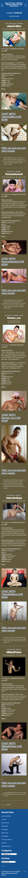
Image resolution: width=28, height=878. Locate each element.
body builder (14, 480)
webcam (10, 164)
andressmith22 (6, 816)
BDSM (9, 157)
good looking (14, 303)
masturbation (6, 485)
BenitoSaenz (5, 822)
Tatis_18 (4, 819)
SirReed (3, 843)
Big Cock (13, 157)
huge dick (10, 161)
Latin (6, 23)
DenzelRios (4, 836)
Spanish (13, 306)
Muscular (13, 485)
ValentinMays (14, 498)
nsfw (7, 162)
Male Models (13, 23)
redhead (16, 162)
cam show (15, 637)
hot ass (5, 161)
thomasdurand (14, 174)
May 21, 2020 (22, 501)
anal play (5, 792)
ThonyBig (4, 829)
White (21, 315)
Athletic (5, 157)
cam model (20, 792)
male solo (8, 305)
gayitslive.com (21, 159)
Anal (4, 480)
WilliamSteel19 (6, 846)
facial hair (14, 301)
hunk (7, 639)
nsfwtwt (11, 162)
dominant (14, 159)
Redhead (20, 23)
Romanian (15, 486)
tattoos (5, 164)
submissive (19, 794)
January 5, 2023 (22, 177)
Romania (10, 486)
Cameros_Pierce (6, 839)
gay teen (20, 301)
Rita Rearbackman (10, 29)
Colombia (9, 159)
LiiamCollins (14, 26)
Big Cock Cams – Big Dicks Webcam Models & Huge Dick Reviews (10, 873)
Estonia (21, 637)
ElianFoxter (4, 826)
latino (14, 161)
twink (4, 308)
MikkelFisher (14, 652)
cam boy (18, 157)
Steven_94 (4, 833)
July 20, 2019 (22, 655)
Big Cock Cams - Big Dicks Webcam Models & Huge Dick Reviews (14, 4)
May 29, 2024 (22, 29)
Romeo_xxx (14, 317)
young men (6, 642)
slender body (6, 640)
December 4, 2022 (15, 322)
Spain (9, 306)
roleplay (20, 162)
